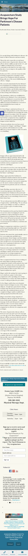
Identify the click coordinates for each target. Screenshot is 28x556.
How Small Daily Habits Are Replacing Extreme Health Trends (14, 527)
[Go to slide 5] (16, 502)
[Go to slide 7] (20, 502)
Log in (18, 544)
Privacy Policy (14, 539)
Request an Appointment (14, 385)
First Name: (6, 447)
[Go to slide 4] (14, 502)
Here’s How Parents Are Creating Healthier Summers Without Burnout (13, 521)
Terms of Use (18, 537)
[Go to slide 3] (12, 502)
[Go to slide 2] (10, 502)
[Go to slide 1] (8, 502)
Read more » (16, 500)
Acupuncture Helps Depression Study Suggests (13, 379)
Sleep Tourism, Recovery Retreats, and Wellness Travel (14, 524)
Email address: (7, 453)
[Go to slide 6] (18, 502)
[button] (2, 113)
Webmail (10, 544)
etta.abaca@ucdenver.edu (16, 365)
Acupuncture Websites (10, 534)
